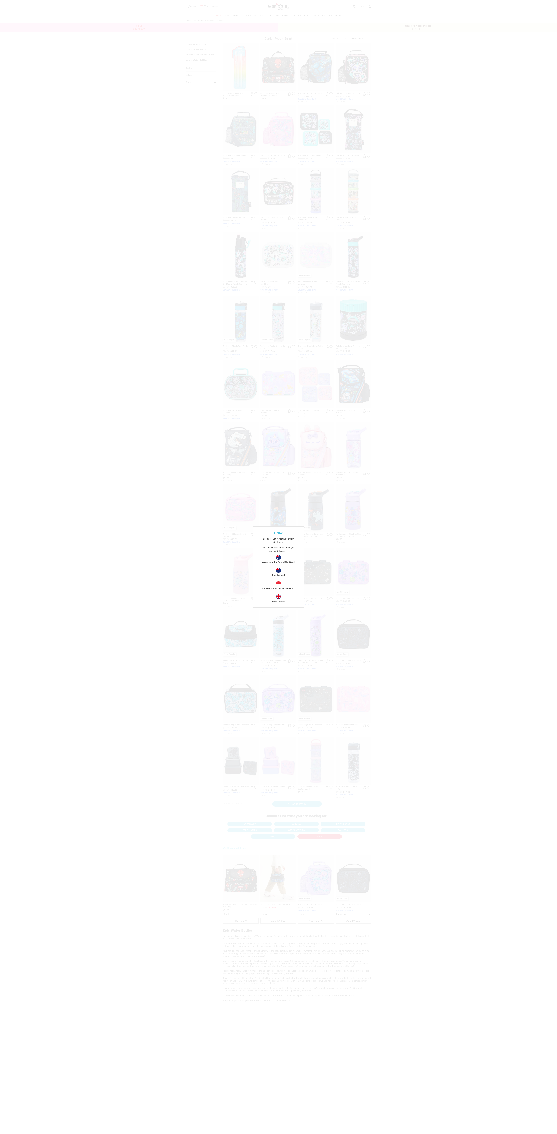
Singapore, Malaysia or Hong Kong (278, 588)
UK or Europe (278, 601)
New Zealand (278, 575)
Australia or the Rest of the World (278, 562)
